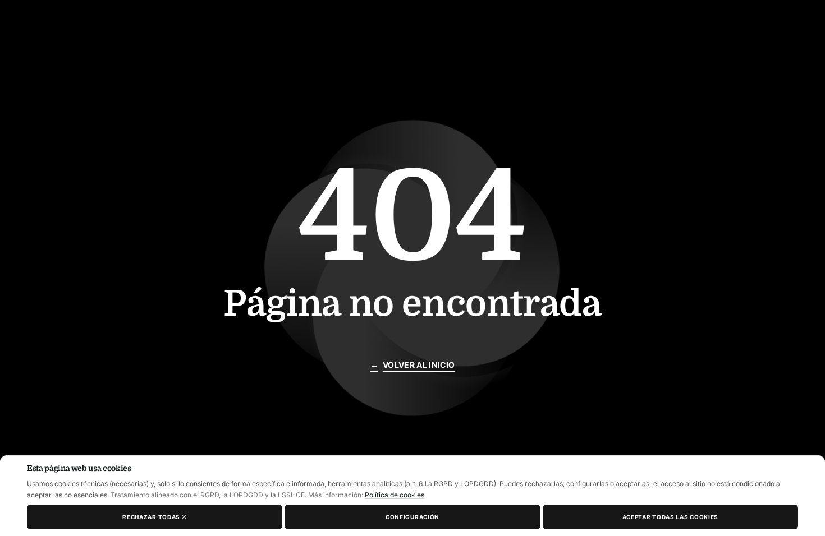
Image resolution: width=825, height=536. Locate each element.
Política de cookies (394, 495)
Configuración (412, 517)
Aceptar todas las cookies (670, 517)
